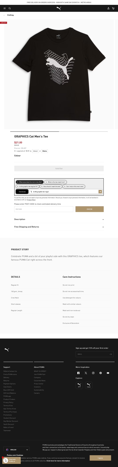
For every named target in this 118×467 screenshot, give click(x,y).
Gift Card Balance (9, 393)
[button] (5, 8)
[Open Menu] (5, 8)
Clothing (10, 15)
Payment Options (9, 384)
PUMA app (7, 396)
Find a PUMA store (10, 374)
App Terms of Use (9, 409)
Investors (37, 387)
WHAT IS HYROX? (40, 371)
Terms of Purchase (10, 412)
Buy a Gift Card (8, 390)
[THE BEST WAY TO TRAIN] (88, 385)
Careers (37, 393)
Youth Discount (8, 424)
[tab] (34, 131)
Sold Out (58, 168)
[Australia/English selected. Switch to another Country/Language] (16, 450)
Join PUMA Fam (39, 374)
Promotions (7, 415)
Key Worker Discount (10, 421)
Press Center (38, 384)
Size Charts (7, 387)
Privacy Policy (31, 200)
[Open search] (9, 8)
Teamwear (7, 430)
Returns (6, 381)
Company (37, 377)
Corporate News (39, 381)
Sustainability (39, 390)
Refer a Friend (8, 427)
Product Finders (9, 399)
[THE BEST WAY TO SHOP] (79, 385)
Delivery (6, 377)
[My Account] (108, 8)
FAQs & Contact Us (10, 371)
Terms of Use (8, 405)
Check (89, 209)
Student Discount (9, 418)
